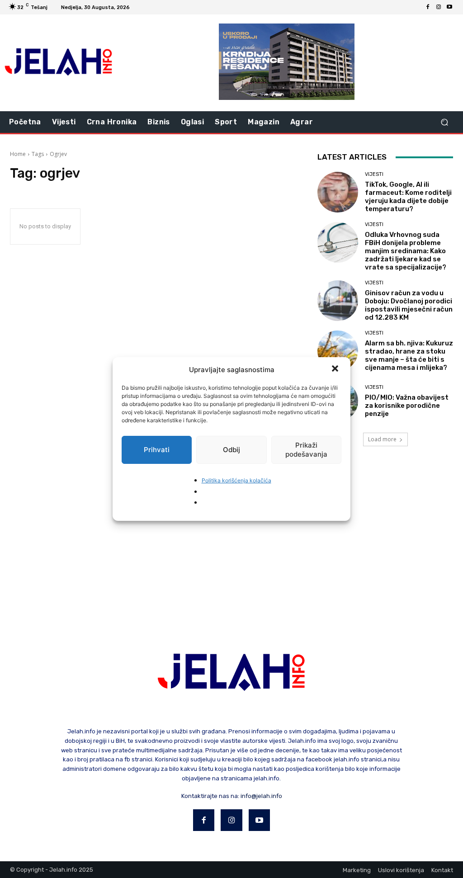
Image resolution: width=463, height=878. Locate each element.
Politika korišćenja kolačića (236, 480)
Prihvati (157, 449)
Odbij (231, 449)
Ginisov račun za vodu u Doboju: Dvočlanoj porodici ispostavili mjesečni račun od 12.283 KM (409, 305)
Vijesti (374, 174)
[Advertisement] (231, 535)
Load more (382, 439)
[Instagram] (438, 7)
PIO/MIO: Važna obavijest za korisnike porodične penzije (407, 405)
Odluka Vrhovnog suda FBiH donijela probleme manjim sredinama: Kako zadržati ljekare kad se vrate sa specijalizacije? (405, 251)
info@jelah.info (261, 796)
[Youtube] (449, 7)
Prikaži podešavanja (306, 449)
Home (18, 154)
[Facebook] (427, 7)
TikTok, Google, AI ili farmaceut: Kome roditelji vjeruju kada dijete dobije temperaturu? (408, 196)
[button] (336, 369)
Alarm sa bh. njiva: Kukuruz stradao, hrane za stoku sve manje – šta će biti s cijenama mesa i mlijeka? (409, 355)
